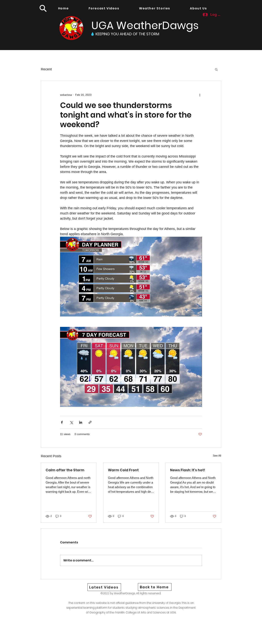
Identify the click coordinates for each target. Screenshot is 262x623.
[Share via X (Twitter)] (71, 422)
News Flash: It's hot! (187, 470)
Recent (46, 69)
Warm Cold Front (123, 470)
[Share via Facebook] (62, 422)
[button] (43, 8)
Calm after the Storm (65, 470)
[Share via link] (90, 422)
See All (217, 455)
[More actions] (199, 94)
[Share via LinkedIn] (80, 422)
